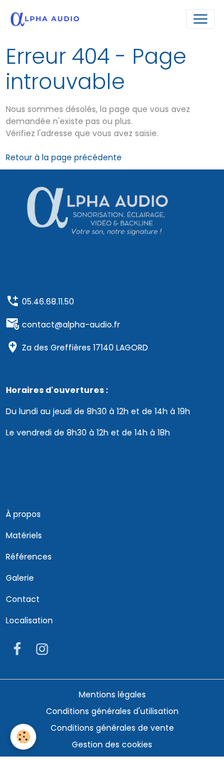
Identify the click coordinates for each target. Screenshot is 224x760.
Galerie (20, 578)
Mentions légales (112, 694)
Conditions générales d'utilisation (112, 711)
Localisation (29, 620)
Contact (23, 599)
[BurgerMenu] (200, 19)
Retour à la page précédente (64, 157)
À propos (23, 514)
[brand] (47, 19)
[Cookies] (23, 737)
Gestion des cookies (112, 744)
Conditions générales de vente (112, 728)
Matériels (24, 535)
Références (29, 556)
